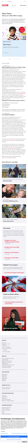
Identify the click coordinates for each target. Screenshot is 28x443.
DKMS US (4, 380)
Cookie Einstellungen (6, 399)
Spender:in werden (14, 319)
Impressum (4, 395)
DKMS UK (4, 379)
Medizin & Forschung (6, 413)
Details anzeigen (4, 433)
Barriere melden (6, 351)
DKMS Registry (5, 363)
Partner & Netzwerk (6, 410)
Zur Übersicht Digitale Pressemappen (14, 272)
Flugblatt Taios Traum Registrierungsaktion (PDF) (12, 242)
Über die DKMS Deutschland (8, 358)
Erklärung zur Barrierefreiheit (8, 400)
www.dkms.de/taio (21, 93)
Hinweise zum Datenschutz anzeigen (19, 433)
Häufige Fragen (5, 359)
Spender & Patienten (6, 407)
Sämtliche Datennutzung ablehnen (14, 439)
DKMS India (4, 376)
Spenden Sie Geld (5, 388)
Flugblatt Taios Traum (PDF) (12, 248)
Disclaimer (4, 398)
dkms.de (6, 157)
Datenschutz (4, 396)
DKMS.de (9, 1)
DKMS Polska (4, 378)
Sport (3, 411)
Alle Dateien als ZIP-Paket (11, 258)
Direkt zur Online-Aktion (14, 290)
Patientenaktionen (6, 408)
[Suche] (15, 5)
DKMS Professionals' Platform (8, 364)
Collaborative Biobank (6, 366)
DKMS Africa (4, 374)
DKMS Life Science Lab (7, 361)
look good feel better (6, 367)
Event (3, 412)
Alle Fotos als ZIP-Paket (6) (12, 253)
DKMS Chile (4, 375)
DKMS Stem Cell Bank (6, 362)
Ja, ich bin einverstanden (14, 436)
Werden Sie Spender (6, 387)
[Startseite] (5, 5)
